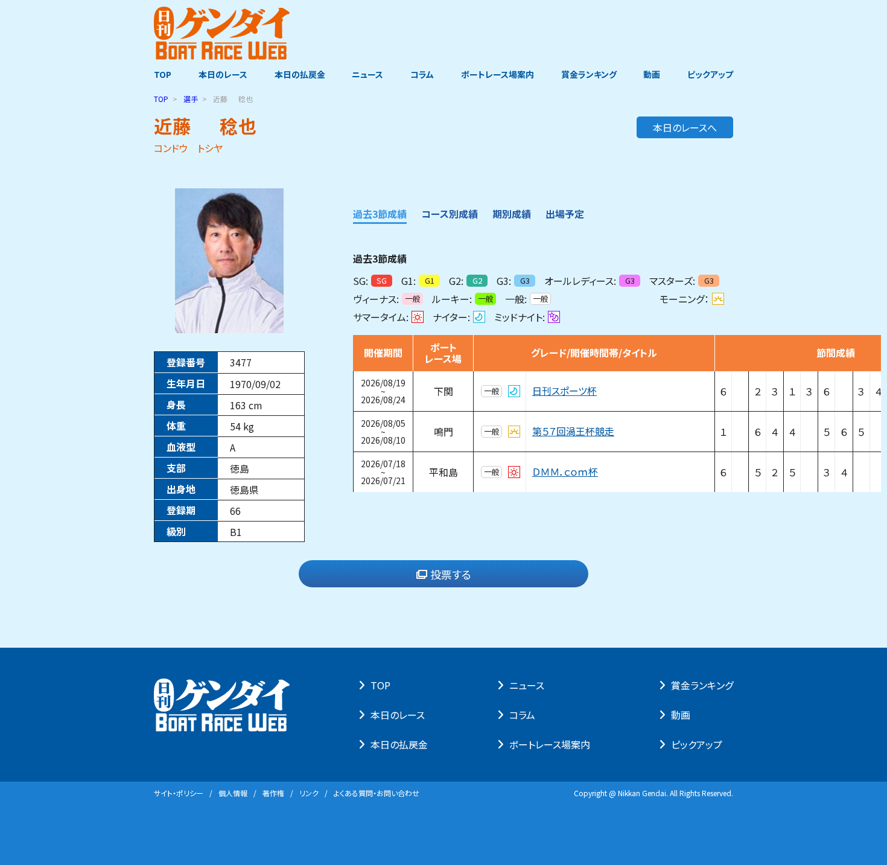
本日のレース (223, 74)
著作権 (273, 793)
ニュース (367, 74)
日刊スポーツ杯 (564, 391)
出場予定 (564, 213)
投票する (450, 574)
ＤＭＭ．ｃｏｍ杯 (565, 472)
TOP (162, 74)
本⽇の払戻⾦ (399, 744)
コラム (422, 74)
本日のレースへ (685, 127)
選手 (190, 99)
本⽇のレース (397, 714)
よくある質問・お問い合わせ (376, 793)
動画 (651, 74)
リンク (309, 793)
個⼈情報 (232, 793)
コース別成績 (449, 213)
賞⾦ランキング (702, 685)
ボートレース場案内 (497, 74)
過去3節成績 (380, 213)
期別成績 (511, 213)
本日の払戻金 (300, 74)
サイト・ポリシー (178, 793)
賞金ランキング (589, 74)
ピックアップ (710, 74)
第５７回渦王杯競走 (573, 431)
